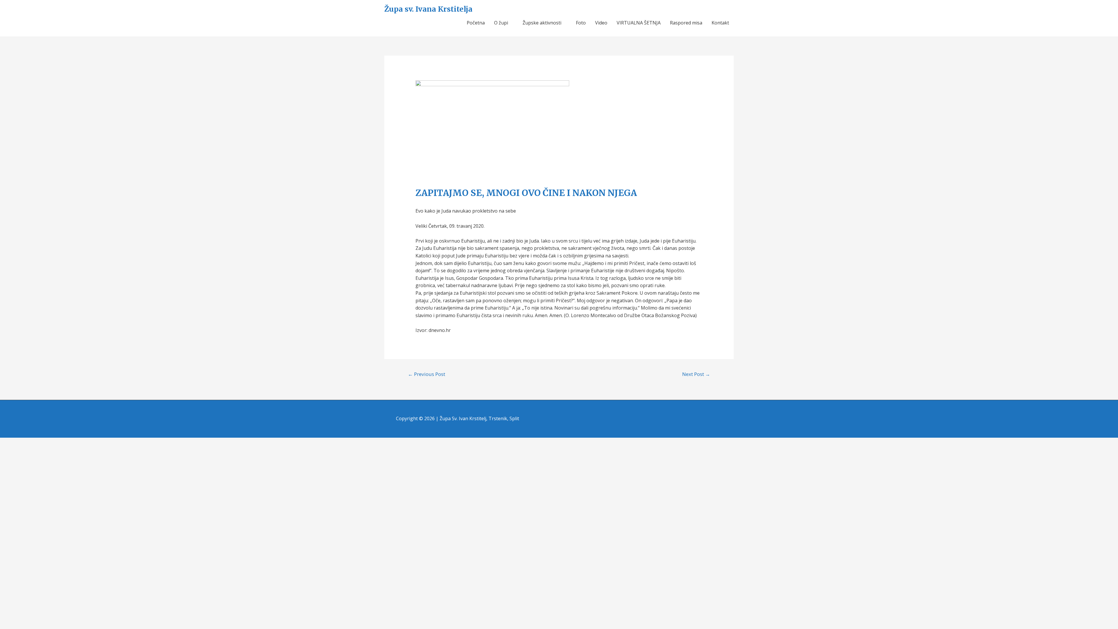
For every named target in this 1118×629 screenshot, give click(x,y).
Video (601, 23)
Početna (476, 23)
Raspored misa (686, 23)
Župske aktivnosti (542, 23)
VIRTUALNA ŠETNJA (639, 23)
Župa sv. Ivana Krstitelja (428, 9)
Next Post (696, 374)
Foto (581, 23)
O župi (501, 23)
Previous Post (426, 374)
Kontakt (720, 23)
